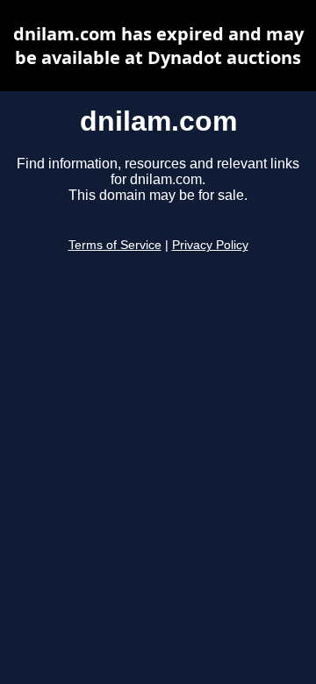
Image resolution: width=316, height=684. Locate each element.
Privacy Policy (210, 245)
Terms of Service (115, 245)
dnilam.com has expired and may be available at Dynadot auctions (158, 45)
